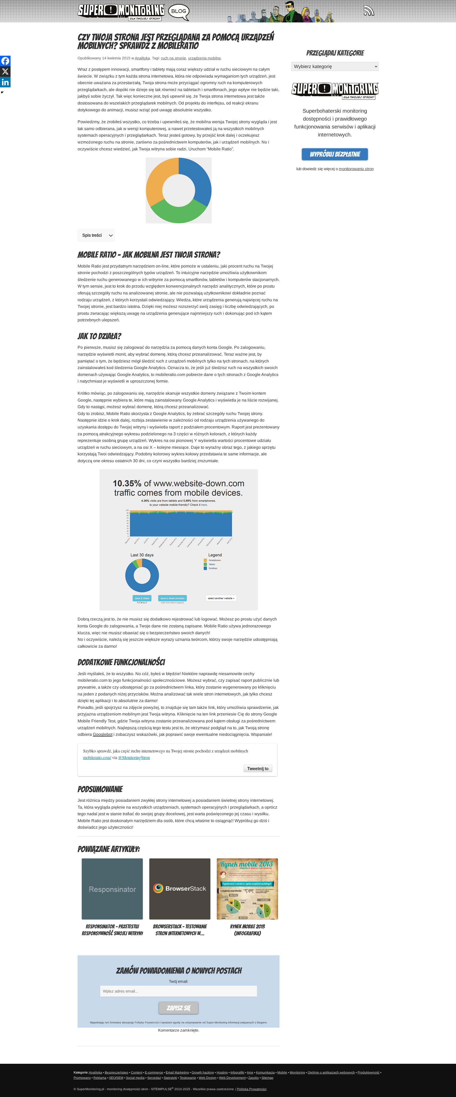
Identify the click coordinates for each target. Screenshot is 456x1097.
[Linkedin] (5, 82)
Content (136, 1072)
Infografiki (237, 1072)
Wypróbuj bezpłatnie (335, 154)
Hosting (222, 1072)
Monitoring (297, 1072)
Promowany (82, 1078)
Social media (135, 1078)
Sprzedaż (154, 1078)
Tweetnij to (258, 768)
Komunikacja (265, 1072)
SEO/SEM (116, 1078)
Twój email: (178, 981)
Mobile (282, 1072)
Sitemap (267, 1078)
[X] (5, 71)
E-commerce (154, 1072)
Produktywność (368, 1072)
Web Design (207, 1078)
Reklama (99, 1078)
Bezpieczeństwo (116, 1072)
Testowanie (188, 1078)
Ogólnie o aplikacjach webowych (331, 1072)
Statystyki (170, 1078)
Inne (250, 1072)
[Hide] (2, 92)
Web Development (232, 1078)
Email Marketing (177, 1072)
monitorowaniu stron (356, 168)
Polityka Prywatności (252, 1089)
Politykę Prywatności (147, 1022)
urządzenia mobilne (204, 58)
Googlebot (102, 734)
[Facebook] (5, 61)
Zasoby (253, 1078)
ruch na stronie (173, 58)
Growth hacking (203, 1072)
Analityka (142, 58)
